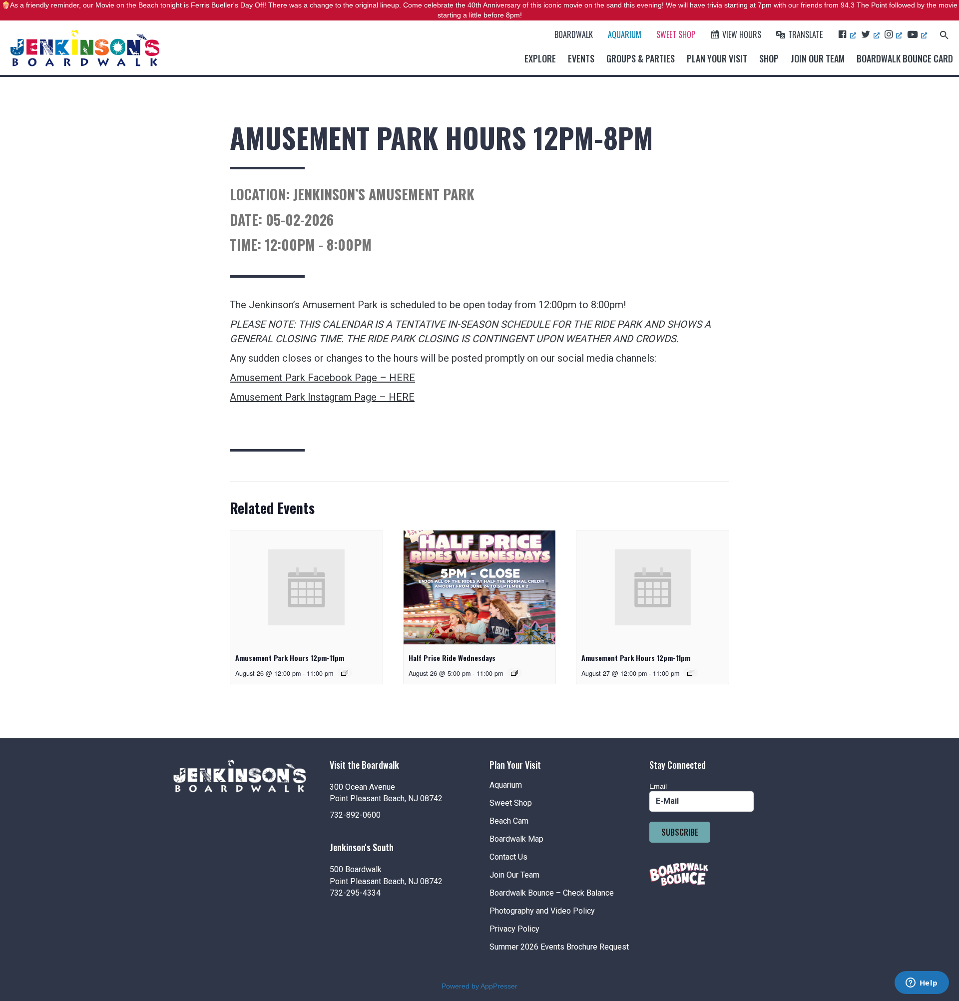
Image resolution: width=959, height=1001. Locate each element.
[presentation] (306, 587)
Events (581, 58)
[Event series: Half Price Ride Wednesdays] (514, 673)
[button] (944, 34)
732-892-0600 (355, 815)
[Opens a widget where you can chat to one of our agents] (921, 983)
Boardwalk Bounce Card (905, 58)
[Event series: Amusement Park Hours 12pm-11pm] (344, 673)
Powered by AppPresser (479, 986)
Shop (769, 58)
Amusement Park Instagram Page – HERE (322, 397)
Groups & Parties (640, 58)
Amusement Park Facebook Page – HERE (322, 378)
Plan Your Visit (717, 58)
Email (658, 786)
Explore (540, 58)
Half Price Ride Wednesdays (452, 657)
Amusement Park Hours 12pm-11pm (289, 657)
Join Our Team (818, 58)
